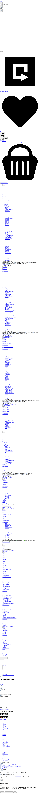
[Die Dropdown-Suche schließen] (1, 7)
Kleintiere (4, 724)
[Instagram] (12, 702)
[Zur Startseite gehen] (4, 1)
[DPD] (1, 768)
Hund (3, 722)
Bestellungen (20, 142)
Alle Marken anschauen (6, 264)
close (4, 268)
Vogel (3, 727)
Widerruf (3, 753)
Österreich (5, 662)
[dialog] (20, 781)
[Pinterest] (20, 702)
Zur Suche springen (12, 0)
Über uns (4, 752)
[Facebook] (4, 702)
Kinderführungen (5, 742)
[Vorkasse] (10, 766)
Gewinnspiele (4, 743)
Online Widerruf (5, 754)
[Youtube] (28, 702)
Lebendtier (4, 739)
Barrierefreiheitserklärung (6, 759)
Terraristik (4, 726)
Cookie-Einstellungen (6, 746)
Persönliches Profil (7, 142)
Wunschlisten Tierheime (6, 738)
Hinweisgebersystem (5, 758)
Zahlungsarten (15, 142)
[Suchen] (1, 6)
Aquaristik (4, 725)
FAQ (3, 736)
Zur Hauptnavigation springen (21, 0)
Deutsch (5, 661)
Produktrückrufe (5, 760)
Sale (3, 729)
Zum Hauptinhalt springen (4, 0)
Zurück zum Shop (3, 684)
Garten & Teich (5, 728)
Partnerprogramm (5, 737)
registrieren (4, 141)
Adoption (4, 734)
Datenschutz (4, 756)
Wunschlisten (25, 142)
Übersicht (2, 142)
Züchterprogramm (5, 741)
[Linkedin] (36, 702)
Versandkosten (18, 776)
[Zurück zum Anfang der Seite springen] (1, 780)
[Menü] (1, 3)
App (3, 744)
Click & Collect (5, 745)
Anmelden (2, 140)
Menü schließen (4, 138)
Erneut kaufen (29, 142)
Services (3, 740)
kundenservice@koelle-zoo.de (5, 709)
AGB (3, 751)
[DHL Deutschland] (3, 767)
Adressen (11, 142)
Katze (3, 723)
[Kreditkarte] (8, 765)
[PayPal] (8, 764)
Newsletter (4, 735)
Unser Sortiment (3, 719)
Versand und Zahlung (6, 757)
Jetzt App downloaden (7, 711)
